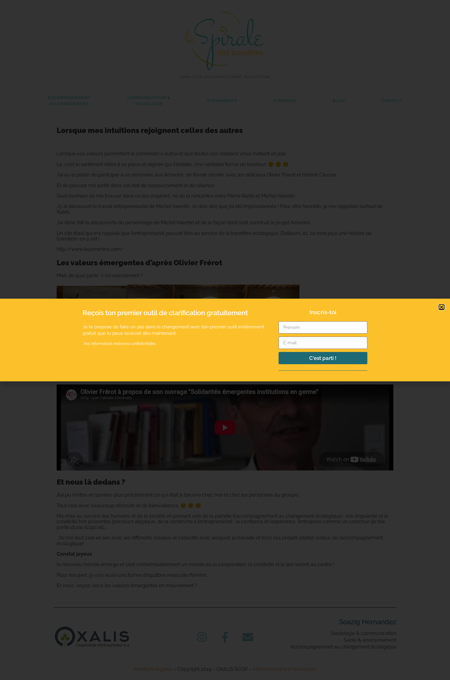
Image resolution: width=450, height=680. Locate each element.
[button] (441, 307)
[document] (225, 340)
